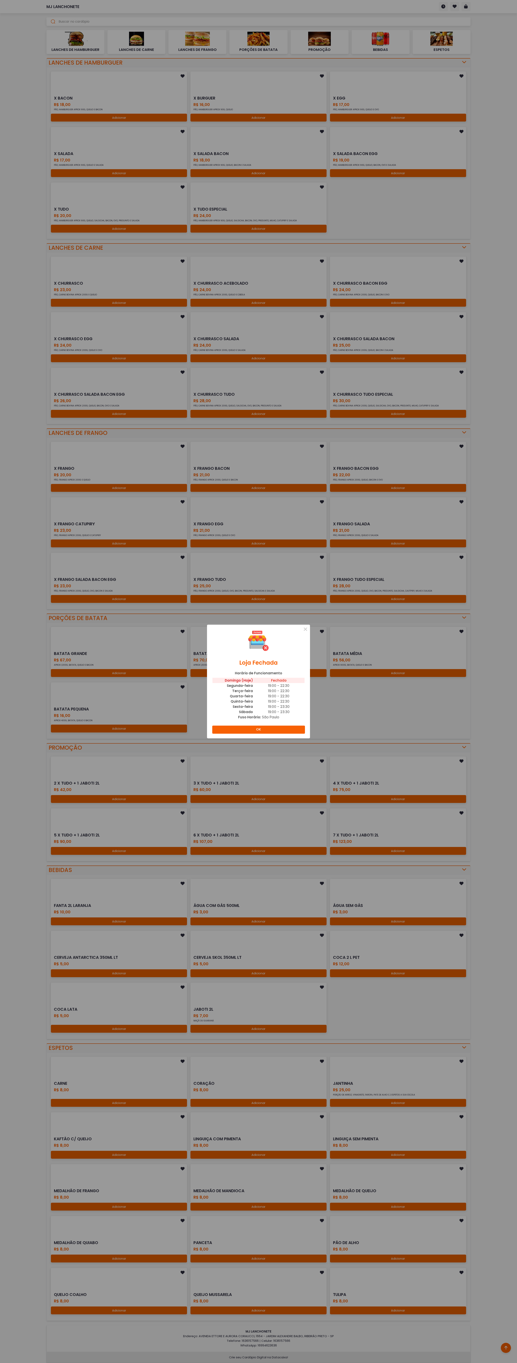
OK (258, 729)
